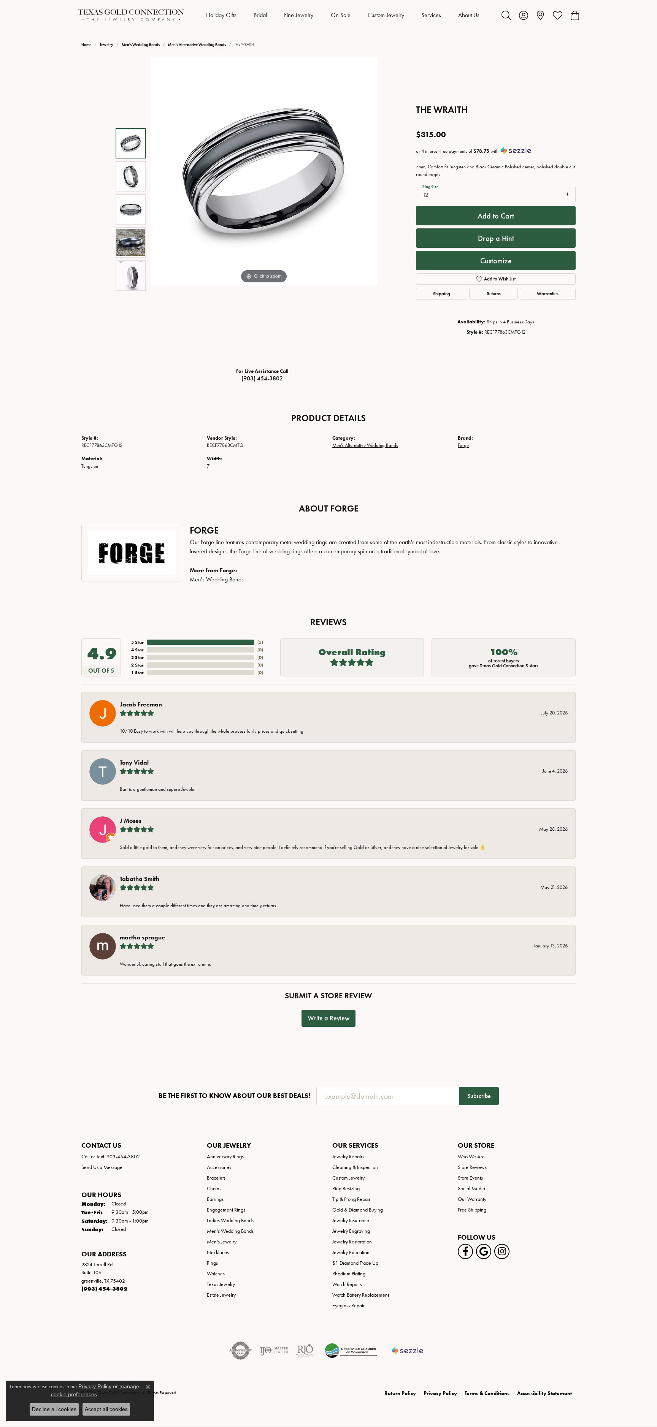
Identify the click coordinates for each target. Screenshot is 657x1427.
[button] (506, 15)
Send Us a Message (101, 1167)
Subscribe (479, 1095)
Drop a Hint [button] (496, 238)
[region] (264, 209)
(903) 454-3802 (262, 378)
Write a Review (328, 1018)
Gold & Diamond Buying (357, 1210)
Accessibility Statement (544, 1393)
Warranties (548, 293)
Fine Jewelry (298, 15)
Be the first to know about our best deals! (234, 1096)
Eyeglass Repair (348, 1305)
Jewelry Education (351, 1252)
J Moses (130, 820)
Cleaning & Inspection (355, 1167)
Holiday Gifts (221, 15)
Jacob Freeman (141, 704)
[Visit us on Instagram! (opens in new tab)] (501, 1251)
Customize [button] (496, 260)
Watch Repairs (347, 1284)
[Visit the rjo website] (305, 1350)
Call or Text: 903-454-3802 (110, 1156)
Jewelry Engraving (351, 1231)
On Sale (341, 15)
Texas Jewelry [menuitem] (221, 1284)
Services (431, 15)
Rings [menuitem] (212, 1263)
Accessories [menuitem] (219, 1167)
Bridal (260, 15)
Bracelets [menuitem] (216, 1178)
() (260, 642)
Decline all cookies (54, 1409)
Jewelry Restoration (352, 1242)
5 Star (137, 642)
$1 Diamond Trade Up (355, 1263)
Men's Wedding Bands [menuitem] (230, 1231)
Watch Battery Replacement (360, 1295)
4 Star (137, 650)
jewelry (106, 44)
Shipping (441, 293)
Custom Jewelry (386, 15)
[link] (540, 15)
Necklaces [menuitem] (218, 1252)
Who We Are (471, 1156)
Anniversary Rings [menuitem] (225, 1156)
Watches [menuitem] (216, 1273)
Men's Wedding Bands (141, 44)
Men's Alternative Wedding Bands (197, 44)
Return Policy (400, 1393)
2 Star (137, 665)
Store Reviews (472, 1167)
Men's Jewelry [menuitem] (221, 1242)
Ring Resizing (346, 1188)
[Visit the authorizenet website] (240, 1350)
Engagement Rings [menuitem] (226, 1210)
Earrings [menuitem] (215, 1199)
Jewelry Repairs (348, 1156)
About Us (468, 15)
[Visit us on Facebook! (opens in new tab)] (465, 1251)
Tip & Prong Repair (351, 1199)
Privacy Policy (440, 1393)
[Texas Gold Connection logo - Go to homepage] (131, 15)
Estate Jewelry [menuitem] (221, 1295)
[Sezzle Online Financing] (407, 1350)
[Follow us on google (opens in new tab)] (483, 1251)
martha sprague (142, 937)
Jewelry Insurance (350, 1220)
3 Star (137, 657)
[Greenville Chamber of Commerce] (350, 1350)
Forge (463, 445)
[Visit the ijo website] (274, 1350)
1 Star (137, 672)
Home (86, 44)
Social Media (471, 1188)
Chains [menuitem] (214, 1188)
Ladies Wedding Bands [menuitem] (230, 1220)
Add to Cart (496, 215)
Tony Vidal (134, 762)
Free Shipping (472, 1210)
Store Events (470, 1178)
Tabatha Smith (139, 878)
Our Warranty (472, 1199)
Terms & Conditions (487, 1393)
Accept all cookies (106, 1409)
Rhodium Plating (348, 1273)
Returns (494, 293)
